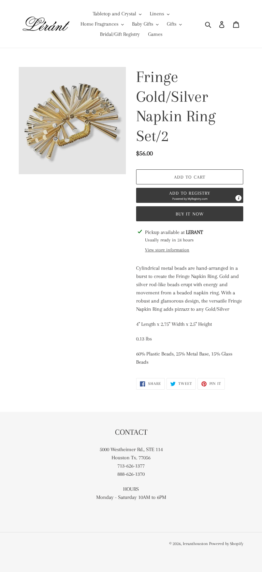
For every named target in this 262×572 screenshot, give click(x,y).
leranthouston (195, 543)
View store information (167, 249)
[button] (189, 195)
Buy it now (190, 214)
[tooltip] (238, 198)
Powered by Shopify (226, 543)
